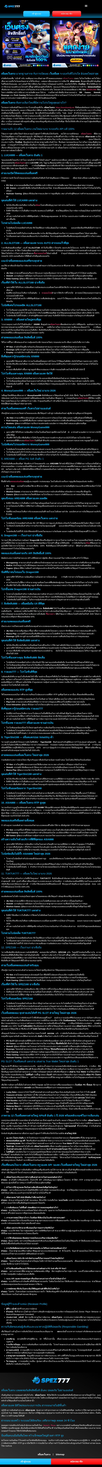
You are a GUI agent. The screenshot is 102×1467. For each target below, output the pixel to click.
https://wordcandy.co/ (65, 107)
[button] (86, 6)
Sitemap (60, 1454)
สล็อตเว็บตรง (68, 78)
